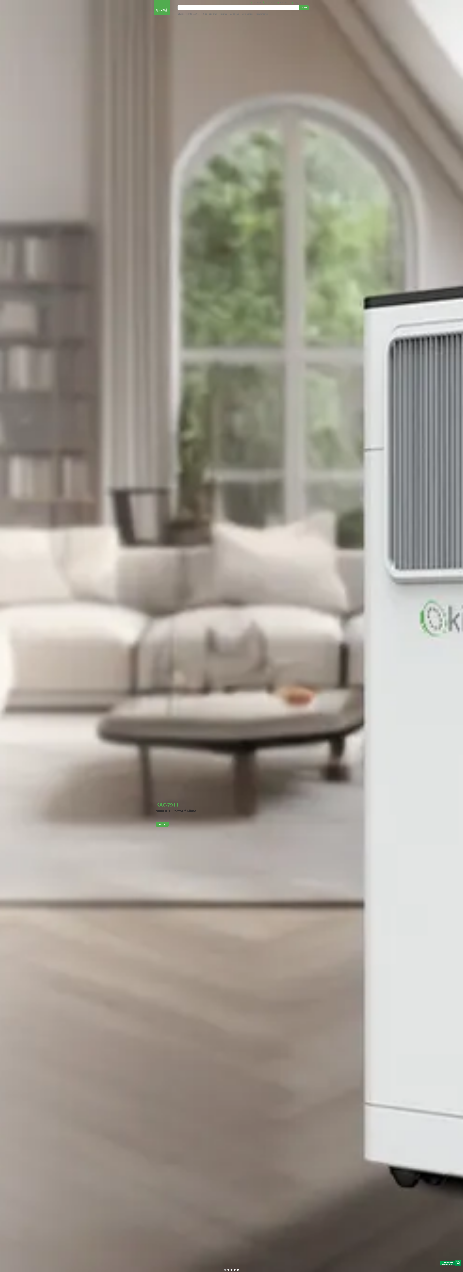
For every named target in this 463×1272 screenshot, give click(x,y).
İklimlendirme (262, 14)
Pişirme (223, 14)
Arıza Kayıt (256, 3)
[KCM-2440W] (238, 1270)
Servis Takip (270, 3)
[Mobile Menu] (459, 4)
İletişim (297, 3)
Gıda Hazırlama (210, 14)
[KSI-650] (235, 1270)
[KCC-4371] (228, 1270)
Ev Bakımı (234, 14)
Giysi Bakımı (247, 14)
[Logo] (162, 10)
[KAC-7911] (225, 1270)
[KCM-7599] (231, 1270)
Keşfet (162, 824)
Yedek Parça (284, 3)
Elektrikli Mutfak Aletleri (189, 14)
